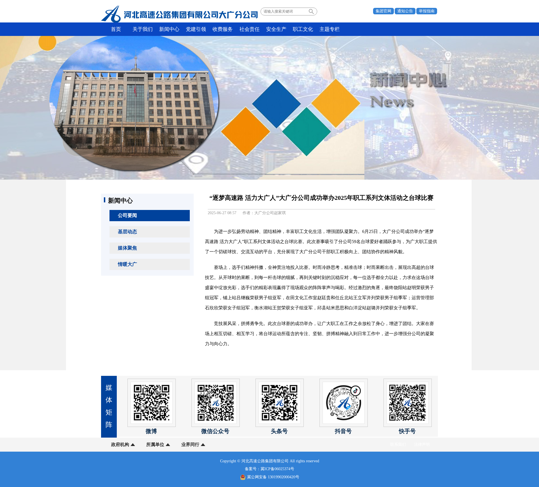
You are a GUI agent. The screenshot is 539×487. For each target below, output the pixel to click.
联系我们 (398, 444)
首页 (116, 29)
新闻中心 (169, 29)
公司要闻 (127, 215)
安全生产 (276, 29)
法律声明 (422, 444)
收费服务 (223, 29)
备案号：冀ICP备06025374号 (269, 469)
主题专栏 (329, 29)
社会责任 (249, 29)
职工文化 (303, 29)
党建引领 (196, 29)
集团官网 (383, 11)
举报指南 (427, 11)
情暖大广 (127, 264)
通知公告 (405, 11)
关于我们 (143, 29)
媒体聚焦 (127, 248)
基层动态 (127, 231)
